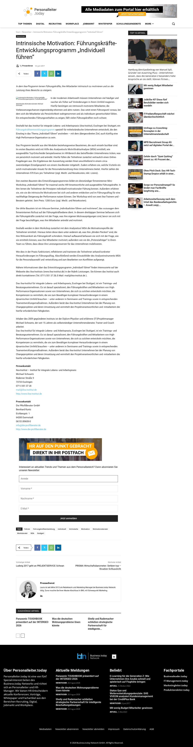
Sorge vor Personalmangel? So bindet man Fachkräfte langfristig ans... (159, 188)
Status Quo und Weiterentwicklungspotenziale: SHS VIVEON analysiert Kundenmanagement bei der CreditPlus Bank (131, 695)
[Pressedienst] (18, 65)
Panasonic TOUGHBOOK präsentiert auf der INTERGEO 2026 (32, 622)
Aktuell (131, 62)
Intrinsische (73, 529)
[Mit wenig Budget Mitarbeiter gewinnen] (135, 89)
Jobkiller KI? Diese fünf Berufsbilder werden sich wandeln (156, 102)
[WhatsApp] (51, 74)
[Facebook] (37, 74)
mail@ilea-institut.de (26, 389)
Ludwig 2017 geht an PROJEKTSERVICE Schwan (40, 565)
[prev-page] (18, 636)
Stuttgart (40, 533)
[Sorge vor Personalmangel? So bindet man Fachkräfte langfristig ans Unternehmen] (135, 188)
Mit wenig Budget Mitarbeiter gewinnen (131, 707)
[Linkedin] (58, 74)
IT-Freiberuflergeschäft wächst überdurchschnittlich (159, 115)
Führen (27, 529)
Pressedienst (27, 66)
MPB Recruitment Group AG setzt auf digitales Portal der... (159, 144)
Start (18, 32)
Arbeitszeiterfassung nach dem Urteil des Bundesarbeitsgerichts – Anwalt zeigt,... (160, 202)
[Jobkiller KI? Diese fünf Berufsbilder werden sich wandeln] (135, 103)
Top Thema (133, 136)
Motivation (85, 529)
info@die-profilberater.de (28, 425)
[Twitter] (44, 74)
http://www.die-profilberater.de (31, 429)
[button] (173, 23)
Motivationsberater (100, 529)
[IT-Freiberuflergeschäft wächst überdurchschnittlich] (135, 117)
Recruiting (132, 178)
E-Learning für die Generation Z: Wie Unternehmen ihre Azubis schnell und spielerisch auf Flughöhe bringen (130, 679)
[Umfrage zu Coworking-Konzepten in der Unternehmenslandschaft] (135, 132)
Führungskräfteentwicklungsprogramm (35, 129)
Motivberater (22, 533)
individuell (62, 529)
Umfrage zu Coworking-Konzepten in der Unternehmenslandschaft (156, 131)
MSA (32, 533)
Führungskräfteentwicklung (44, 529)
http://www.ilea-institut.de (29, 393)
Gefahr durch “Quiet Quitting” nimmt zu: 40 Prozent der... (158, 158)
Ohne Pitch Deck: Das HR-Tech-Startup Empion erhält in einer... (160, 172)
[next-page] (23, 636)
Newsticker (26, 32)
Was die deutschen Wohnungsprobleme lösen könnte (66, 622)
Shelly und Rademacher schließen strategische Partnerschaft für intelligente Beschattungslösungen (78, 702)
